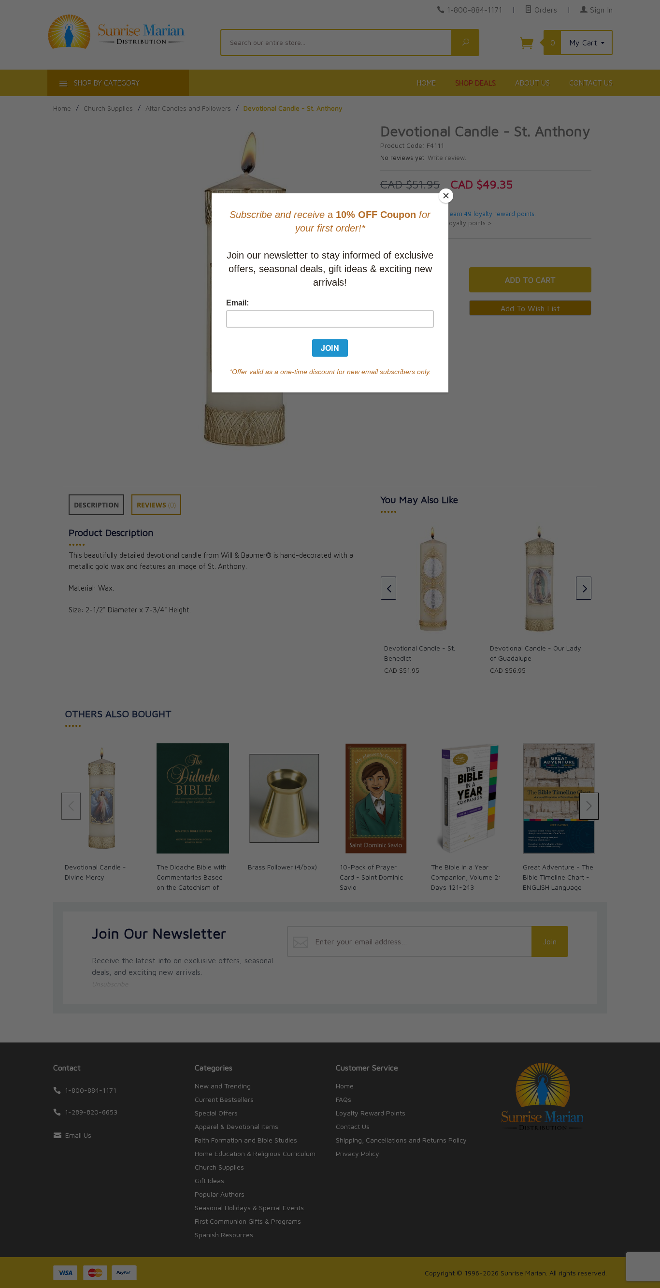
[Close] (446, 195)
